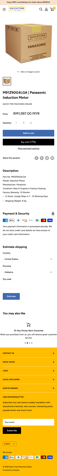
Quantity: (7, 123)
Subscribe (12, 430)
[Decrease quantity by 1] (16, 123)
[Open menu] (4, 9)
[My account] (46, 9)
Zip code (7, 279)
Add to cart (28, 133)
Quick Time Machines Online (17, 104)
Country (6, 253)
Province (7, 266)
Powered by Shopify (11, 470)
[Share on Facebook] (36, 158)
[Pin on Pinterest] (42, 158)
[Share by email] (52, 158)
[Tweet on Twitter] (47, 158)
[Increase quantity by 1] (31, 123)
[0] (52, 9)
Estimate (11, 296)
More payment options (28, 148)
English (7, 444)
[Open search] (40, 9)
